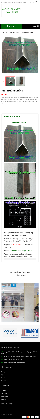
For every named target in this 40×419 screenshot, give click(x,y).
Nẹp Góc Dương (15, 32)
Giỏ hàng (4, 393)
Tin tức (3, 378)
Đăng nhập (4, 396)
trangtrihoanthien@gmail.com (20, 250)
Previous (4, 81)
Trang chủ (4, 372)
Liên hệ (3, 381)
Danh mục (12, 26)
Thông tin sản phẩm (12, 117)
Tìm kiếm (4, 390)
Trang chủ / (5, 32)
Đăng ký (3, 399)
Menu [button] (34, 26)
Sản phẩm (4, 375)
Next (38, 81)
